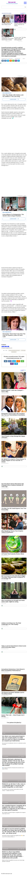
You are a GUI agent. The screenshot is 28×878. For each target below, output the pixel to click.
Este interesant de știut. (15, 350)
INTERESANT (17, 58)
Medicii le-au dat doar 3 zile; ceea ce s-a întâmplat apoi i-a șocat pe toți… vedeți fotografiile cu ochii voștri (13, 785)
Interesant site (12, 2)
